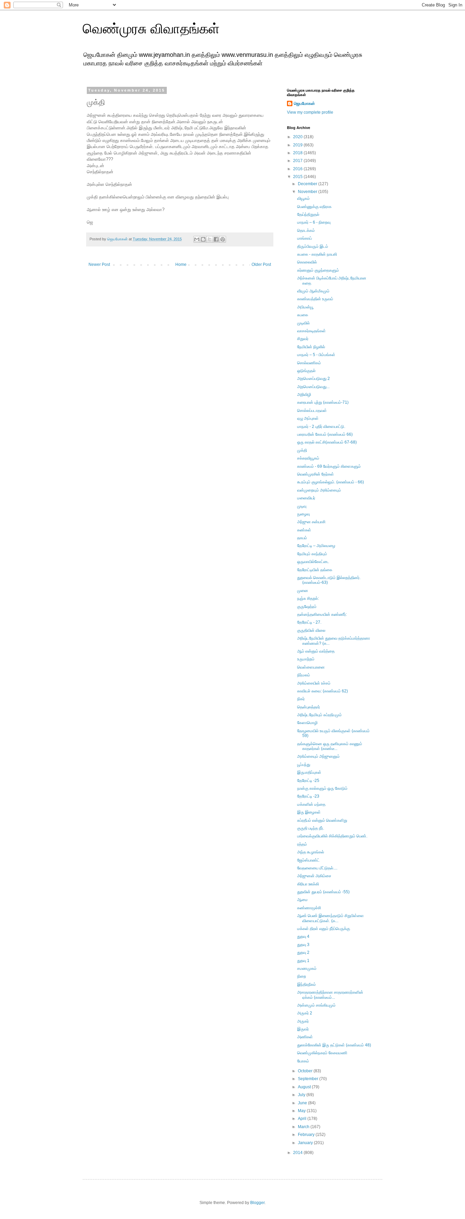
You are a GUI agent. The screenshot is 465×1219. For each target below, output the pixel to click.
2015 (298, 176)
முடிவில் (303, 323)
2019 (298, 145)
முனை (302, 590)
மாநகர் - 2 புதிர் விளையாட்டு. (321, 426)
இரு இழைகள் (309, 812)
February (307, 1134)
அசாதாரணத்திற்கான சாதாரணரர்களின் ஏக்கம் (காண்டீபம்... (330, 994)
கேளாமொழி (307, 722)
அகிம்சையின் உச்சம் (314, 683)
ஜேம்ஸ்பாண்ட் (308, 860)
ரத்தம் (302, 844)
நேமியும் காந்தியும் (312, 553)
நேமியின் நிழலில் (311, 346)
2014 (298, 1152)
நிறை (301, 976)
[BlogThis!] (203, 239)
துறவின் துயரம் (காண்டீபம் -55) (323, 891)
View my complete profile (310, 112)
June (303, 1103)
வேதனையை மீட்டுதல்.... (317, 868)
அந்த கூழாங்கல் (310, 852)
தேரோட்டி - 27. (309, 622)
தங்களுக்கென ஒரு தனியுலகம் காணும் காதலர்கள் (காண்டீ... (329, 746)
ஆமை (302, 899)
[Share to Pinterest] (222, 239)
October (306, 1071)
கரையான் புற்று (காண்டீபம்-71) (323, 402)
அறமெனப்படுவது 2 (313, 378)
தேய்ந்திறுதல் (308, 214)
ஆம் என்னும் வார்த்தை (316, 651)
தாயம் (302, 537)
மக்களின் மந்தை (311, 804)
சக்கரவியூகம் (308, 458)
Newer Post (99, 264)
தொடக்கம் (306, 230)
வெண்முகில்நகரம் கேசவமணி (322, 1052)
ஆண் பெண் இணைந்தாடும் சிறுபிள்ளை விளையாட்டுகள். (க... (330, 918)
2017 (298, 160)
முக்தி (302, 450)
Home (181, 264)
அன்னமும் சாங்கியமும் (316, 1005)
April (302, 1118)
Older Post (261, 264)
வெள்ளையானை (311, 667)
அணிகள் (305, 1036)
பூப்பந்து (303, 764)
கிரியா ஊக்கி (308, 884)
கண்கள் (304, 530)
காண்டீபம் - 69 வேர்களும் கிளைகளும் (329, 466)
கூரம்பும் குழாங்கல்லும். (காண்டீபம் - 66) (330, 482)
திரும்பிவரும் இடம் (312, 246)
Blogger (257, 1202)
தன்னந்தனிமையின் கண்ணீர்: (322, 614)
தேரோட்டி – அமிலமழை (316, 545)
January (306, 1142)
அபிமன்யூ (305, 307)
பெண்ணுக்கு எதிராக (314, 206)
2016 (298, 168)
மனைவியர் (306, 498)
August (305, 1087)
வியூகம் (303, 198)
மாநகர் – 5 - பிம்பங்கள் (316, 354)
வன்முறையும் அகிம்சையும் (319, 490)
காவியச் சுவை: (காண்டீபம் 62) (322, 691)
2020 (298, 136)
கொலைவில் (307, 262)
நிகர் (301, 698)
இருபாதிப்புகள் (309, 772)
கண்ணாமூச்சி (309, 907)
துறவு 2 (303, 952)
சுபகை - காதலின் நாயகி (317, 254)
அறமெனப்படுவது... (313, 386)
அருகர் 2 (304, 1013)
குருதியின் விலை (311, 630)
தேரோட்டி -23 (308, 796)
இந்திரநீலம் (306, 984)
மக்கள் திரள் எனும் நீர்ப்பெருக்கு (323, 928)
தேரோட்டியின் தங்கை (314, 569)
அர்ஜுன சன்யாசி (311, 521)
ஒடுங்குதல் (306, 370)
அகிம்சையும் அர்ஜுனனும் (318, 756)
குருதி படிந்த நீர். (310, 828)
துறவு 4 (303, 936)
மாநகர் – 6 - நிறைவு (314, 222)
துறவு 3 (303, 944)
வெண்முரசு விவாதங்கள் (151, 28)
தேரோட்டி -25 (308, 780)
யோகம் (303, 1061)
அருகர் (303, 1021)
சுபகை (302, 314)
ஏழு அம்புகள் (308, 418)
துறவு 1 (303, 960)
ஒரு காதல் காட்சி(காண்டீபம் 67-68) (327, 442)
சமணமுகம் (307, 968)
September (308, 1078)
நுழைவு (303, 514)
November (308, 191)
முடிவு (301, 506)
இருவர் (303, 1029)
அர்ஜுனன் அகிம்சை (314, 875)
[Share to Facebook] (216, 239)
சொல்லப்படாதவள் (312, 410)
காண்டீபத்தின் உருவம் (315, 298)
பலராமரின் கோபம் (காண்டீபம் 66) (325, 434)
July (302, 1094)
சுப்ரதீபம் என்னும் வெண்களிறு (322, 820)
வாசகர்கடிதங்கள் (311, 330)
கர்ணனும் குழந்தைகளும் (318, 270)
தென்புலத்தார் (308, 707)
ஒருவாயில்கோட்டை (313, 561)
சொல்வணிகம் (309, 362)
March (304, 1126)
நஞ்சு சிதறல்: (308, 598)
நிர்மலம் (303, 675)
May (302, 1110)
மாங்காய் (304, 238)
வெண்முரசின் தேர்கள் (315, 474)
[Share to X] (209, 239)
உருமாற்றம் (306, 659)
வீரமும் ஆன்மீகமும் (313, 291)
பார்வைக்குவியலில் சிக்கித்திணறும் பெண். (332, 836)
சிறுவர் (302, 338)
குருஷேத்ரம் (307, 606)
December (308, 183)
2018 (298, 152)
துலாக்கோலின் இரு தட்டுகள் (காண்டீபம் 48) (334, 1045)
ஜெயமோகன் (304, 103)
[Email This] (196, 239)
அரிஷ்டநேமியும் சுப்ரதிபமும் (319, 714)
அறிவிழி (304, 394)
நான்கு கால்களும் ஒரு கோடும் (322, 788)
